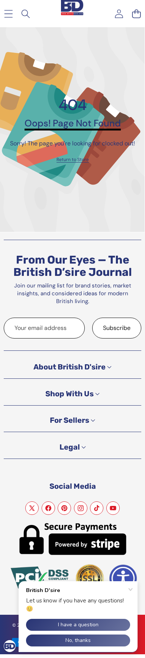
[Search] (25, 13)
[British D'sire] (72, 8)
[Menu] (8, 13)
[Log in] (118, 13)
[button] (136, 13)
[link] (73, 160)
